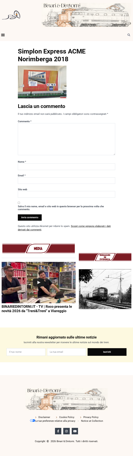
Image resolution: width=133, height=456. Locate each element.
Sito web (22, 189)
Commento (24, 121)
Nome (22, 161)
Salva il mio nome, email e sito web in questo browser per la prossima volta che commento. (61, 208)
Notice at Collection (92, 420)
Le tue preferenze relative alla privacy (55, 420)
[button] (3, 35)
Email (22, 175)
